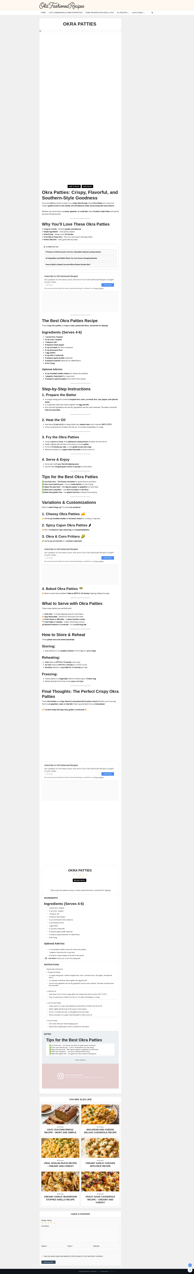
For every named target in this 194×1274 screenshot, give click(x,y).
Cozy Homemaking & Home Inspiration (65, 12)
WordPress (111, 1271)
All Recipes (122, 12)
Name (44, 1246)
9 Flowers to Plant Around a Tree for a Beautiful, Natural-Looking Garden (73, 252)
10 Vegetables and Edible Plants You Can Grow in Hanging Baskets (71, 258)
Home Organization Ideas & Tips (99, 12)
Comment (45, 1226)
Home (43, 12)
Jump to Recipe (74, 186)
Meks (98, 1271)
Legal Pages (137, 12)
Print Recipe (87, 186)
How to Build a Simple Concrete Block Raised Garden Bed (68, 264)
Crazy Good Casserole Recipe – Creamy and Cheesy (100, 1199)
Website (96, 1246)
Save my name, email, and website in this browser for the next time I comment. (73, 1256)
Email (70, 1246)
